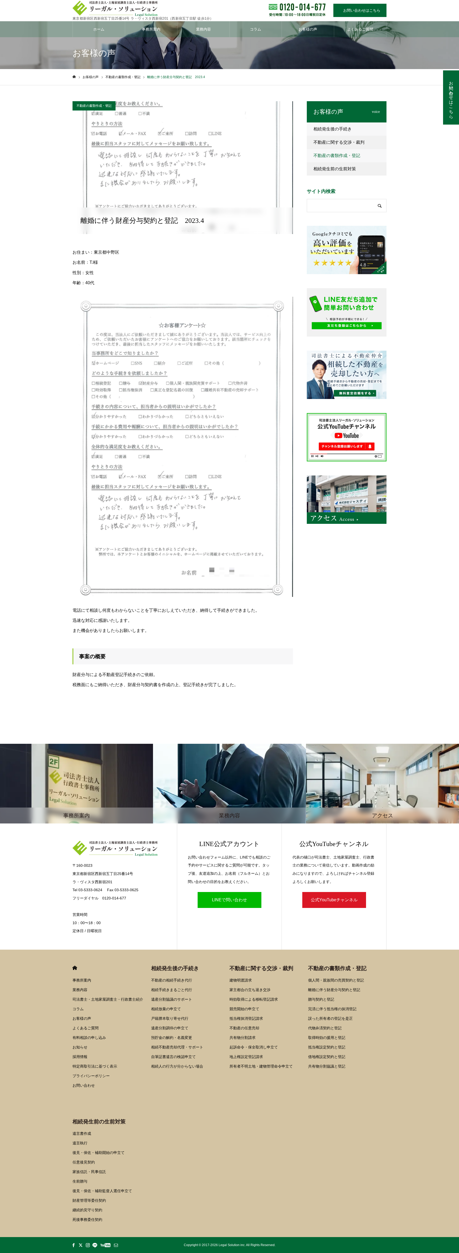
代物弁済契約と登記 (325, 1028)
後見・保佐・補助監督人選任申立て (102, 1191)
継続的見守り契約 (87, 1210)
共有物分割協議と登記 (326, 1066)
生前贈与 (80, 1181)
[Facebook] (73, 1245)
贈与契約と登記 (321, 999)
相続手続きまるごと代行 (171, 990)
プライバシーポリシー (91, 1076)
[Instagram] (87, 1245)
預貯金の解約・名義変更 (171, 1037)
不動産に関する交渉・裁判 (338, 142)
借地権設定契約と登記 (326, 1057)
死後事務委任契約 (87, 1219)
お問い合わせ (84, 1085)
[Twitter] (80, 1245)
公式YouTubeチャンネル (334, 900)
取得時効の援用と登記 (326, 1037)
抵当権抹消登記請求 (246, 1018)
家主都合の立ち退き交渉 (250, 990)
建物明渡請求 (241, 980)
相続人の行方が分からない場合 (177, 1066)
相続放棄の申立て (166, 1009)
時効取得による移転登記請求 (254, 999)
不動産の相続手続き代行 (171, 980)
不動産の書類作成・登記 (94, 106)
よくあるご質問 (360, 29)
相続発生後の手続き (332, 129)
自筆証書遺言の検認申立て (173, 1057)
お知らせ (80, 1047)
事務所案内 (151, 29)
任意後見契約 (84, 1162)
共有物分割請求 (243, 1037)
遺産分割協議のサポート (171, 999)
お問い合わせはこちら (359, 10)
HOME (75, 968)
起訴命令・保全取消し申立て (254, 1047)
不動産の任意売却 (244, 1028)
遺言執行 (80, 1143)
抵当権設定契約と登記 (326, 1047)
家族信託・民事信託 (89, 1172)
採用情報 (80, 1057)
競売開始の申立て (244, 1009)
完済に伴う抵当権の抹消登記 (332, 1009)
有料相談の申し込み (89, 1037)
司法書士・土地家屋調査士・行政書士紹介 (108, 999)
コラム (255, 29)
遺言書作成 (82, 1133)
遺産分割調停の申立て (169, 1028)
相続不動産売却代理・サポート (177, 1047)
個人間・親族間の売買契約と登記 (336, 980)
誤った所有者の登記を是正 (330, 1018)
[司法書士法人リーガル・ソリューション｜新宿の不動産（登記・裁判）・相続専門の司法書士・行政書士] (143, 8)
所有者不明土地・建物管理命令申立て (261, 1066)
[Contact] (115, 1245)
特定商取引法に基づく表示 (95, 1066)
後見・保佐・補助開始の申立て (99, 1152)
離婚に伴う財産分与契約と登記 (334, 990)
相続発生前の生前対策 (334, 169)
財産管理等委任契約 (89, 1200)
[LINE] (94, 1245)
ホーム (98, 29)
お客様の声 (308, 29)
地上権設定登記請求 (246, 1057)
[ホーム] (74, 77)
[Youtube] (105, 1245)
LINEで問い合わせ (229, 900)
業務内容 (203, 29)
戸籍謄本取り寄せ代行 (169, 1018)
